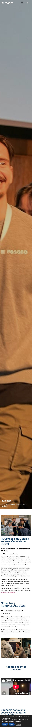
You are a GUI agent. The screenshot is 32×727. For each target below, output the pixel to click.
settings (18, 721)
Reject (11, 724)
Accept (4, 724)
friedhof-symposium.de (8, 592)
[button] (22, 2)
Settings (19, 724)
